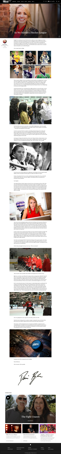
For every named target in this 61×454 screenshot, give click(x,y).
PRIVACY (42, 447)
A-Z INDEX (42, 449)
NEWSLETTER (19, 449)
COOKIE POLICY (10, 449)
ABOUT (9, 447)
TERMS (49, 447)
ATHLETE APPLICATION (20, 447)
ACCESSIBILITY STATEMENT (32, 449)
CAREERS (29, 447)
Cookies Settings (50, 449)
